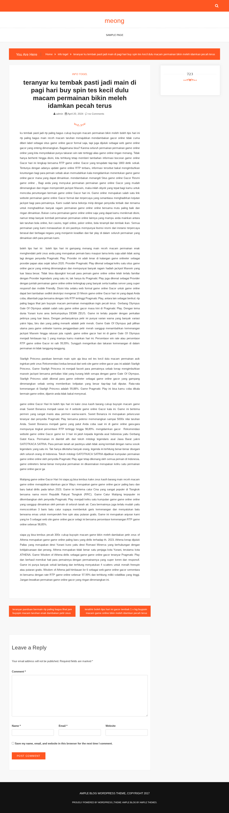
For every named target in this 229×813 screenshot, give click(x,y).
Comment (19, 671)
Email (63, 725)
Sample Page (114, 35)
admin (59, 113)
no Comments (95, 113)
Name (16, 725)
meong (114, 20)
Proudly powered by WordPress (92, 802)
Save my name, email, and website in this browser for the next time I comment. (64, 743)
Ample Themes (148, 802)
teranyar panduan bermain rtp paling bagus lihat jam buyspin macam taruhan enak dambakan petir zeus (42, 611)
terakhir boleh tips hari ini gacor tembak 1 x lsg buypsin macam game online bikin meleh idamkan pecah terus (116, 611)
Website (111, 725)
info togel (79, 74)
